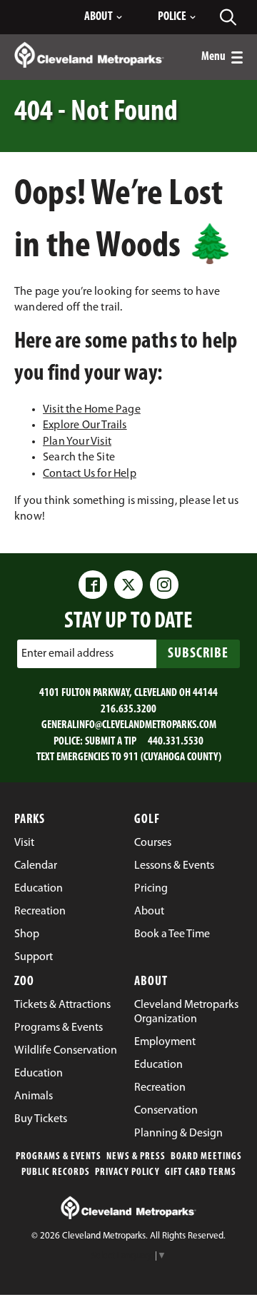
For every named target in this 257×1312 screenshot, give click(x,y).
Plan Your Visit (77, 442)
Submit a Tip (110, 741)
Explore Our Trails (85, 425)
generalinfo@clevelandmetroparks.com (128, 725)
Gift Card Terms (200, 1172)
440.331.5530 (175, 741)
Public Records (55, 1172)
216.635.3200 (128, 709)
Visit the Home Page (92, 409)
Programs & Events (58, 1156)
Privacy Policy (127, 1172)
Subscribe (198, 654)
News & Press (136, 1156)
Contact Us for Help (89, 474)
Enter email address (67, 654)
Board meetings (206, 1156)
